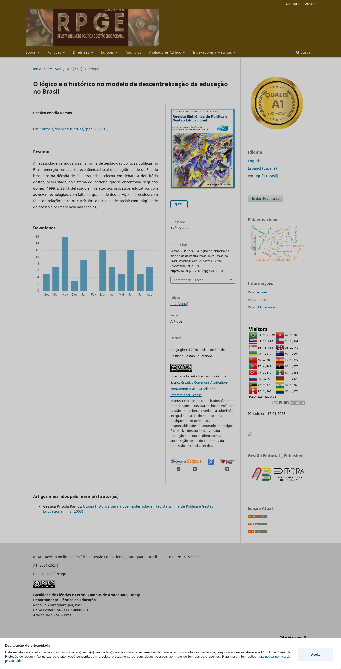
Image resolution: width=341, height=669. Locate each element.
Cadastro (292, 3)
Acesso (310, 3)
